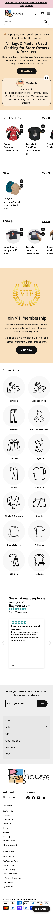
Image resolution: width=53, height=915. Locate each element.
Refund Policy (9, 869)
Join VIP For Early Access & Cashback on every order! (26, 4)
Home (5, 828)
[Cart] (42, 13)
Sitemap (7, 836)
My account (8, 886)
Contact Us (8, 811)
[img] (28, 609)
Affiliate (6, 832)
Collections (8, 819)
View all (46, 118)
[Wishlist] (35, 13)
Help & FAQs (8, 856)
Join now (26, 350)
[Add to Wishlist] (21, 131)
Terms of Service (11, 873)
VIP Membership (10, 845)
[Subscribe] (42, 703)
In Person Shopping (12, 878)
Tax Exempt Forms (11, 861)
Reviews (6, 815)
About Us (7, 823)
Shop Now (26, 71)
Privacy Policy (9, 865)
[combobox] (26, 21)
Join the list (8, 882)
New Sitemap (9, 840)
